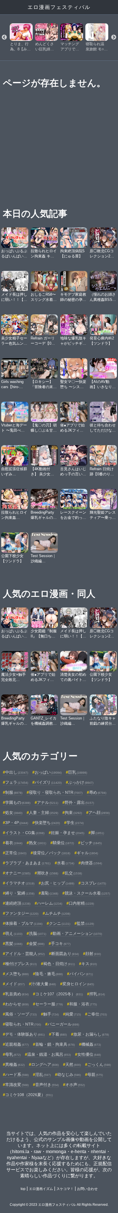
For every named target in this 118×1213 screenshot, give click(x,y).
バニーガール (63, 1024)
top (23, 1189)
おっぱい (48, 772)
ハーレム (49, 903)
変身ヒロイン (78, 984)
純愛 (73, 1014)
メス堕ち (17, 973)
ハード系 (17, 1074)
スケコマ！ (65, 1189)
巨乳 (77, 772)
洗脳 (37, 933)
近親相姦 (17, 1044)
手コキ (60, 943)
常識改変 (17, 1084)
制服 (13, 792)
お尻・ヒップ (57, 883)
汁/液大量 (43, 984)
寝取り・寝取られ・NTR (55, 792)
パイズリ (48, 782)
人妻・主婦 (43, 812)
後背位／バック (51, 853)
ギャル (87, 853)
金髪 (36, 943)
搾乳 (97, 994)
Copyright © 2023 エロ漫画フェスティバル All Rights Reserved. (59, 1205)
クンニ (59, 923)
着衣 (13, 842)
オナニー (17, 873)
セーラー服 (49, 1004)
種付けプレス (21, 963)
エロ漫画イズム (41, 1189)
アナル (47, 802)
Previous (4, 37)
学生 (75, 822)
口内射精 (81, 903)
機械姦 (91, 1044)
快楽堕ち (47, 822)
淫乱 (43, 1074)
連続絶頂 (17, 903)
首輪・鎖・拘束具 (55, 1044)
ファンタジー (21, 913)
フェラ (16, 782)
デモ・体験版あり (25, 1034)
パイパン (81, 973)
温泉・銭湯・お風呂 (49, 1054)
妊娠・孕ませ (67, 832)
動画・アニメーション (77, 933)
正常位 (15, 853)
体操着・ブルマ (23, 923)
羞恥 (49, 893)
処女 (13, 812)
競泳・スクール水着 (87, 893)
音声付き (47, 1084)
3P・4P (16, 822)
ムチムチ (57, 913)
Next (114, 37)
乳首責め (17, 994)
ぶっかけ (80, 782)
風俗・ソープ (21, 1014)
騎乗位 (63, 842)
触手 (51, 1014)
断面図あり (65, 953)
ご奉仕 (97, 1014)
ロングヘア (45, 1064)
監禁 (85, 923)
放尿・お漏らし (91, 1034)
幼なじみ (69, 1074)
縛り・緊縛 (19, 893)
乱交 (73, 873)
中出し (16, 772)
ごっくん (99, 1064)
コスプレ (93, 883)
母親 (95, 1074)
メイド (15, 984)
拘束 (73, 812)
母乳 (13, 1054)
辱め (97, 792)
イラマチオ (19, 883)
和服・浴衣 (83, 1004)
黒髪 (13, 943)
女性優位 (89, 1054)
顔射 (93, 953)
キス (89, 963)
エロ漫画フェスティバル (59, 7)
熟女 (37, 842)
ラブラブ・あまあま (27, 863)
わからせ (17, 1004)
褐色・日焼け (59, 963)
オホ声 (75, 1084)
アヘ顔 (99, 812)
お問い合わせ (87, 1189)
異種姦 (15, 1064)
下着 (59, 1034)
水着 (65, 863)
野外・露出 (79, 802)
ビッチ (91, 842)
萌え (13, 933)
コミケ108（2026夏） (29, 1094)
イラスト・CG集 (24, 832)
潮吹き (47, 873)
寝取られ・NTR (23, 1024)
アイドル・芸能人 (25, 953)
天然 (73, 1064)
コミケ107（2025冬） (59, 994)
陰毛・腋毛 (49, 973)
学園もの (17, 802)
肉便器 (91, 863)
